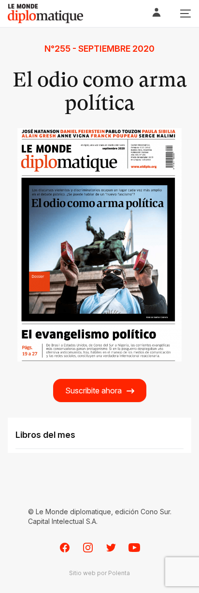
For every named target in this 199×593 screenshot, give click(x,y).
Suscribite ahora (93, 390)
